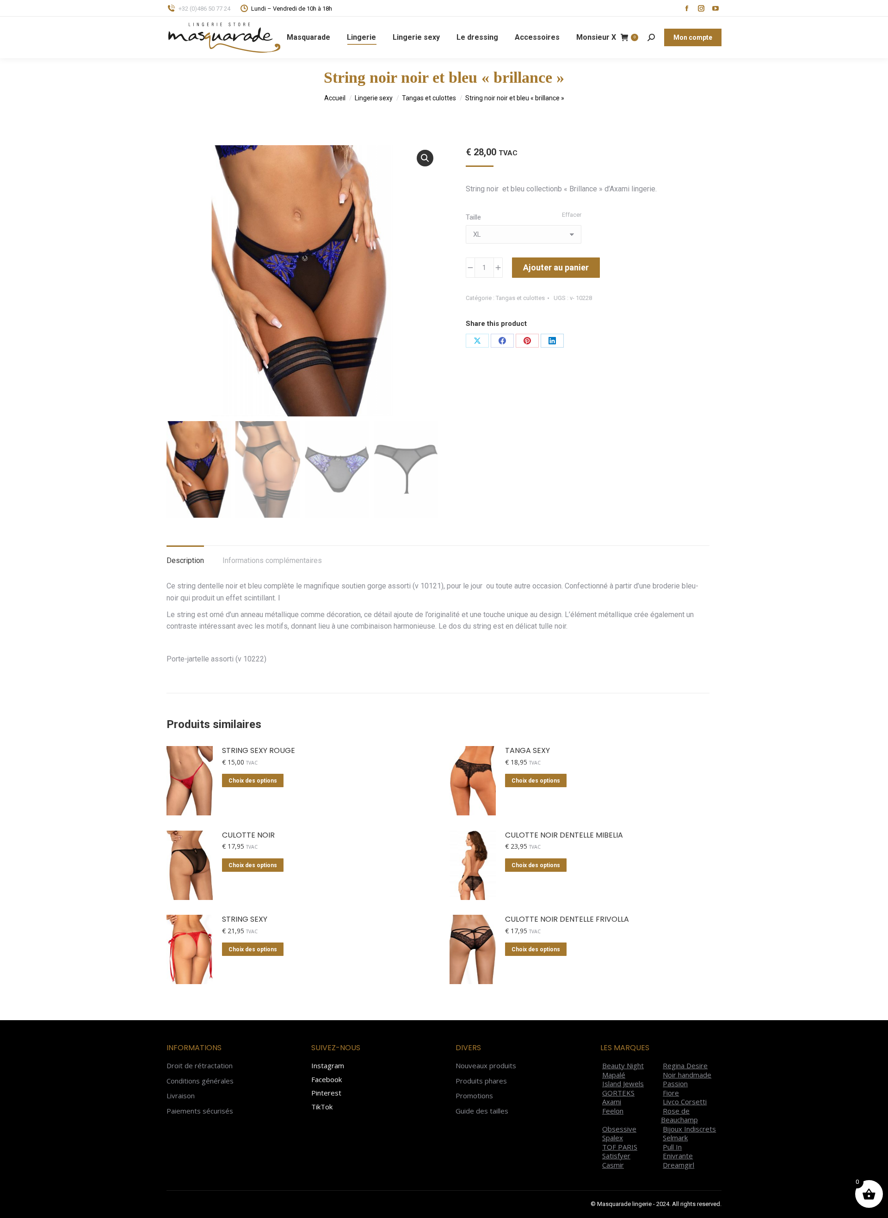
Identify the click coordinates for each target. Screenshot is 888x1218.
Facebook (326, 1079)
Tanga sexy (527, 751)
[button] (425, 158)
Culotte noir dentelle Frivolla (567, 919)
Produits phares (481, 1081)
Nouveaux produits (486, 1065)
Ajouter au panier (556, 267)
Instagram (327, 1065)
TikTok (322, 1106)
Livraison (180, 1095)
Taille (473, 217)
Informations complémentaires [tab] (272, 560)
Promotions (474, 1095)
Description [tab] (185, 560)
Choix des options (252, 780)
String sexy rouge (258, 751)
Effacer (571, 214)
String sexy (244, 919)
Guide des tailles (482, 1111)
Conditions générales (200, 1081)
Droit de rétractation (199, 1065)
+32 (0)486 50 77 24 (204, 8)
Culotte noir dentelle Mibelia (564, 835)
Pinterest (326, 1092)
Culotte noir (248, 835)
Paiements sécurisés (199, 1111)
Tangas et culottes (520, 297)
